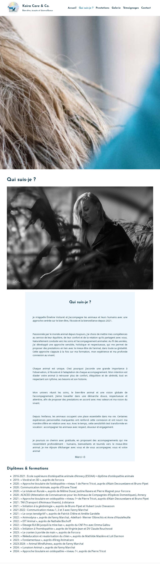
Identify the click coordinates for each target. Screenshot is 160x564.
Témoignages (131, 8)
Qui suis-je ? (86, 8)
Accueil (72, 8)
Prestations (102, 8)
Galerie (116, 8)
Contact (146, 8)
